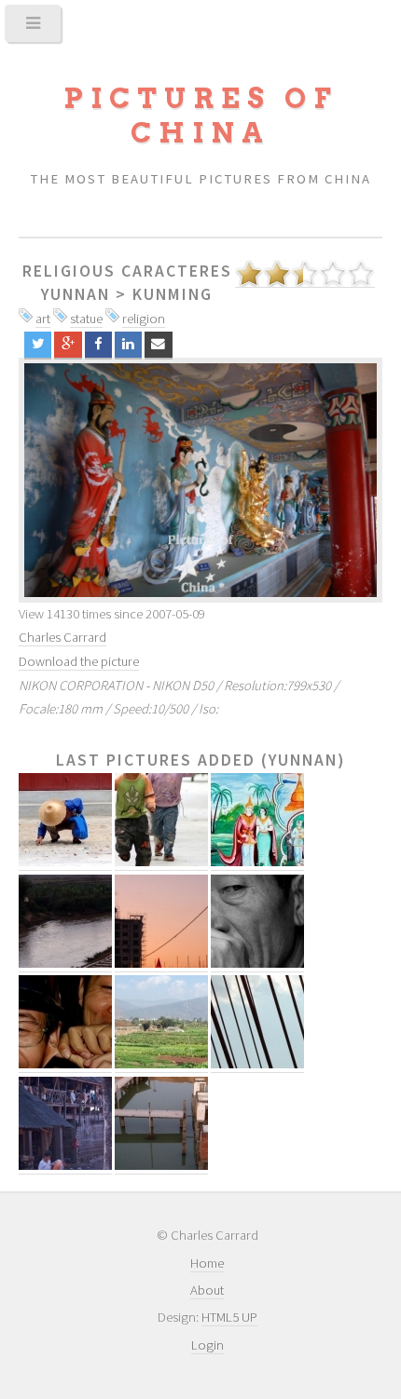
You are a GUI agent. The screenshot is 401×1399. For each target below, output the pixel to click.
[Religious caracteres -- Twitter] (37, 345)
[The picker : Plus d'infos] (65, 862)
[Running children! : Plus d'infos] (161, 862)
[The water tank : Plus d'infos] (161, 1166)
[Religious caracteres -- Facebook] (98, 345)
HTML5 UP (229, 1317)
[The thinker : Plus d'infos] (257, 963)
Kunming (172, 294)
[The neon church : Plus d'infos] (161, 963)
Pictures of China (200, 115)
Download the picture (79, 661)
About (207, 1290)
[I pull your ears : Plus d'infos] (65, 1064)
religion (143, 318)
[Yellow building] (200, 479)
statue (86, 318)
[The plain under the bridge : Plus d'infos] (161, 1064)
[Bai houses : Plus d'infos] (65, 1166)
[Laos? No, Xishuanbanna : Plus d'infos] (257, 862)
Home (207, 1263)
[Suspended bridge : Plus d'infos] (257, 1064)
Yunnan (75, 294)
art (42, 318)
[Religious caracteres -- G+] (67, 345)
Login (207, 1345)
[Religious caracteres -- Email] (158, 345)
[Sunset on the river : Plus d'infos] (65, 963)
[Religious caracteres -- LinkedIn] (128, 345)
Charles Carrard (62, 637)
